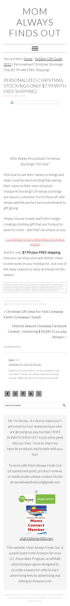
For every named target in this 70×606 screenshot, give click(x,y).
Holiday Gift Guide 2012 (22, 301)
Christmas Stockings (20, 304)
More (11, 359)
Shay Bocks (58, 595)
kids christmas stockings (37, 304)
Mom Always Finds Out (35, 22)
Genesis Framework (34, 598)
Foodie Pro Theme (37, 595)
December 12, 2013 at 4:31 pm (25, 364)
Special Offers (36, 301)
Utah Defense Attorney (36, 538)
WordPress (35, 601)
